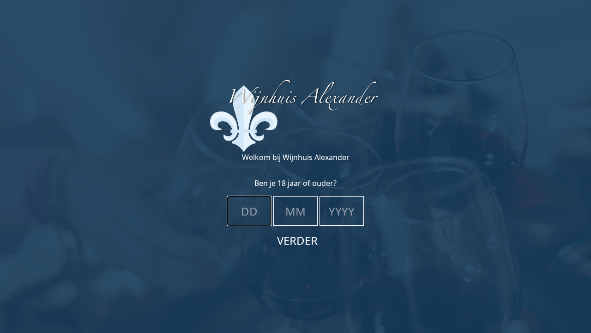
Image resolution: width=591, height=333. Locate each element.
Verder (297, 240)
